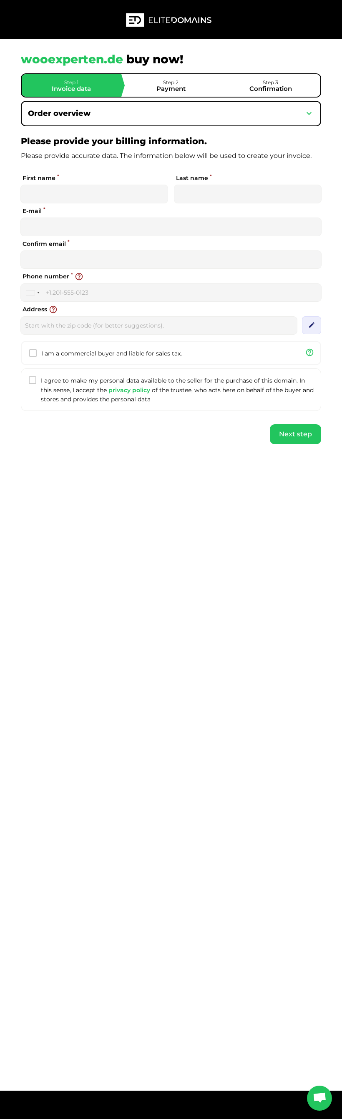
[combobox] (32, 292)
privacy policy (129, 390)
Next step (295, 434)
